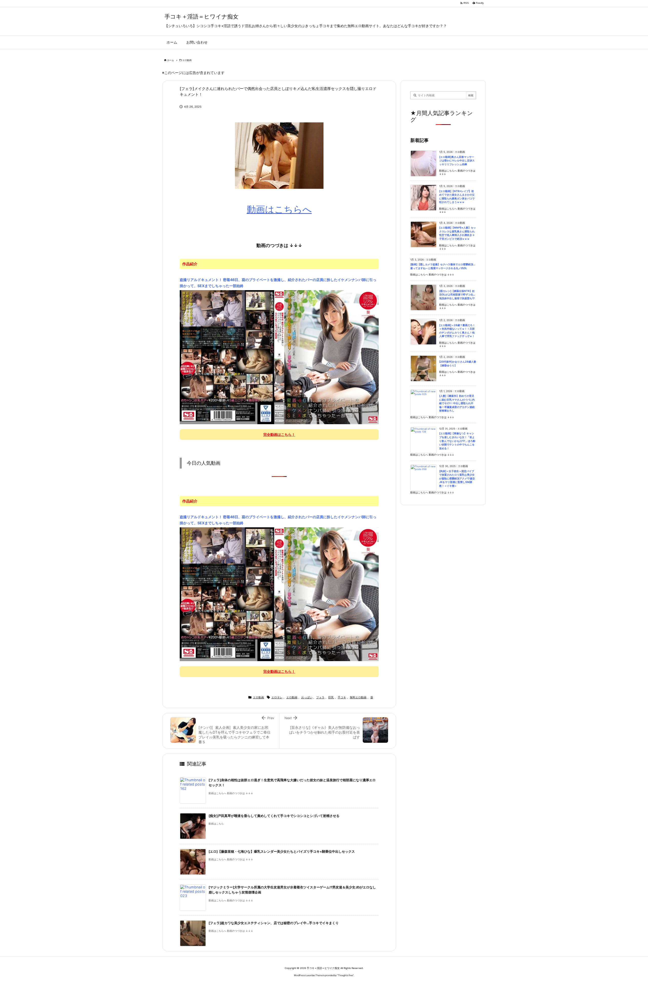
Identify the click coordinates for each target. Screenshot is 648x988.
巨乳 (331, 697)
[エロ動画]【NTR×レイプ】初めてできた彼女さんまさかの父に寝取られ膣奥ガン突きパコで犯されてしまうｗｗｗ (457, 197)
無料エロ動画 (358, 697)
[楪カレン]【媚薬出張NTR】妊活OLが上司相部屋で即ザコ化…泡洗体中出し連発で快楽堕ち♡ (457, 294)
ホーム (170, 60)
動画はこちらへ (279, 209)
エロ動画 (187, 60)
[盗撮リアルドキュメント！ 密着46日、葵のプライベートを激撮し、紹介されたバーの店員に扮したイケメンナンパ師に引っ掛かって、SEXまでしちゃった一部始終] (279, 356)
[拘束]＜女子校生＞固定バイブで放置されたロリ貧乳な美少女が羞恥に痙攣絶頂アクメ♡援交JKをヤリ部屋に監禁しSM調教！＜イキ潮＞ (457, 479)
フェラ (320, 697)
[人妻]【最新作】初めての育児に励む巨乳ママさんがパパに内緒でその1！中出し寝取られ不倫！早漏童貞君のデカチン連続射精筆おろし (457, 403)
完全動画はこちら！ (279, 434)
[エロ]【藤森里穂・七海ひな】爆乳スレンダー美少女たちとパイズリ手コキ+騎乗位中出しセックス (282, 851)
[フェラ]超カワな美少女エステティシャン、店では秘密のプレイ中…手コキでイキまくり (274, 923)
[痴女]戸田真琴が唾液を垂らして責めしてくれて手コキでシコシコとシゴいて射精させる (274, 816)
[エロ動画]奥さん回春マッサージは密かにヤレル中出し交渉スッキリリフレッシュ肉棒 (457, 160)
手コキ (342, 697)
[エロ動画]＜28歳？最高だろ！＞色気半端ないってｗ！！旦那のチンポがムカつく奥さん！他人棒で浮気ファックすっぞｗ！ (457, 331)
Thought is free (345, 975)
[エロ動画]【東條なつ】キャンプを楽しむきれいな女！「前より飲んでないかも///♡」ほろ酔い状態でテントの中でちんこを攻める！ (457, 441)
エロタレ (276, 697)
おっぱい (306, 697)
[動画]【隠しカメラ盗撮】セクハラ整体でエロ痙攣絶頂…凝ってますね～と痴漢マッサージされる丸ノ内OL (442, 266)
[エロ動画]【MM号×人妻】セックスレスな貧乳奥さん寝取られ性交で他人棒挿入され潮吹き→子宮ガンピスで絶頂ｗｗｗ (457, 233)
